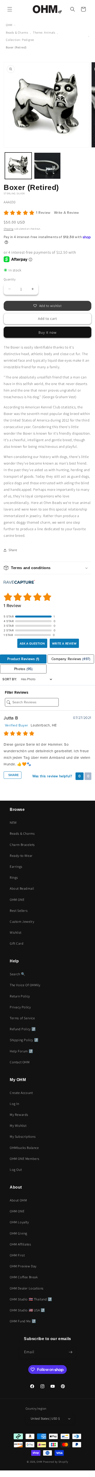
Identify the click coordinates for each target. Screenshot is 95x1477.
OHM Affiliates (20, 1244)
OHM (9, 25)
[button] (9, 9)
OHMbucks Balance (24, 1148)
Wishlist (15, 932)
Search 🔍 (17, 974)
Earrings (16, 866)
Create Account (21, 1093)
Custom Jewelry (22, 921)
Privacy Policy (20, 1007)
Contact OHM (20, 1062)
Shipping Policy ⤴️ (24, 1040)
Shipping (8, 228)
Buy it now (47, 332)
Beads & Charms (17, 32)
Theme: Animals (44, 32)
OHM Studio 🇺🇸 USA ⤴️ (27, 1310)
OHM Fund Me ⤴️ (23, 1321)
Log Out (16, 1169)
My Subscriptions (23, 1136)
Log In (14, 1103)
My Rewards (19, 1114)
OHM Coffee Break (24, 1277)
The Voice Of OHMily (25, 985)
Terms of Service (22, 1018)
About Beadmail (22, 888)
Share (13, 775)
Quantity (10, 279)
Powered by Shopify (55, 1461)
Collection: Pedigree (20, 40)
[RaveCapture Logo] (19, 582)
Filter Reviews (16, 692)
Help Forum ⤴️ (21, 1051)
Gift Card (16, 943)
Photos (23, 669)
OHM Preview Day (23, 1266)
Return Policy (20, 996)
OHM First (17, 1255)
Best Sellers (19, 910)
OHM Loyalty (19, 1222)
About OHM (18, 1200)
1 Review (43, 213)
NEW (13, 822)
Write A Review (66, 213)
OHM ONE (17, 899)
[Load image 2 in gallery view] (47, 165)
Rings (14, 877)
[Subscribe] (70, 1352)
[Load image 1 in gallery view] (18, 165)
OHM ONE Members (24, 1158)
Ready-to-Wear (21, 855)
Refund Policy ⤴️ (23, 1029)
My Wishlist (18, 1125)
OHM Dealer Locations (27, 1288)
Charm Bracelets (22, 844)
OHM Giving (18, 1233)
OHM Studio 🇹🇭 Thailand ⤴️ (31, 1299)
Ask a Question (32, 643)
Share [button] (13, 550)
